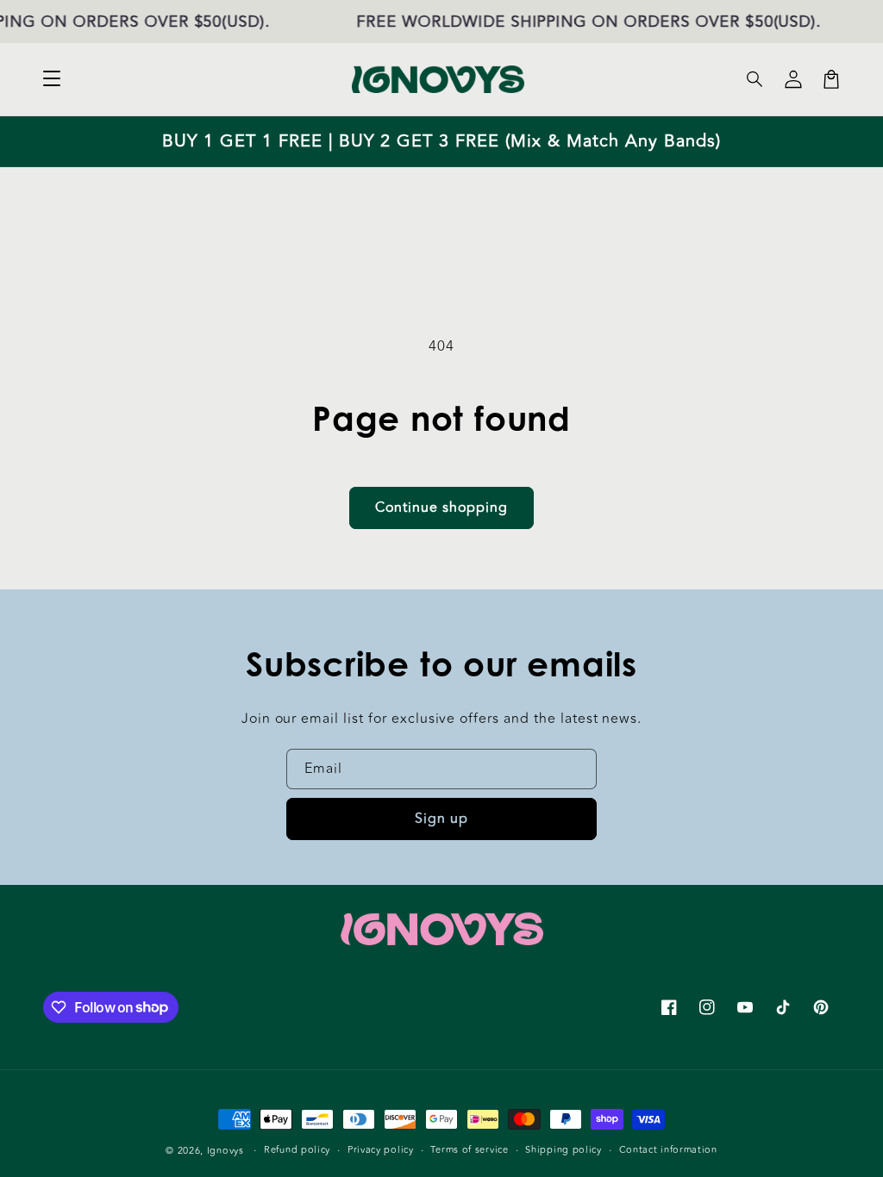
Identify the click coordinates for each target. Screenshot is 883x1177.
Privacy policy (381, 1150)
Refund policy (297, 1150)
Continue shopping (441, 507)
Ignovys (225, 1150)
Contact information (668, 1150)
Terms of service (469, 1150)
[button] (755, 79)
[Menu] (52, 79)
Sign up (441, 818)
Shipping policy (563, 1150)
